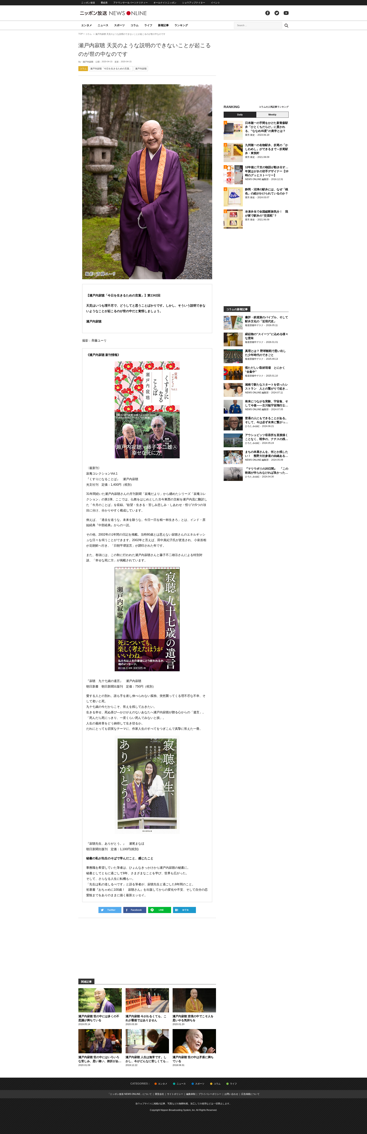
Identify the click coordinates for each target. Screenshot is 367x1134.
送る (159, 910)
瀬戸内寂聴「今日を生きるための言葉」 (111, 68)
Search (286, 25)
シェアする (134, 910)
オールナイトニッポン (164, 2)
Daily (240, 114)
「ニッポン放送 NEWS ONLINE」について (130, 1094)
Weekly (272, 114)
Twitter (276, 13)
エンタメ (86, 25)
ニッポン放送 (88, 2)
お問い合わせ (231, 1094)
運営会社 (159, 1094)
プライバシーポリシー (209, 1094)
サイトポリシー (175, 1094)
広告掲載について (250, 1094)
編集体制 (190, 1094)
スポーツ (119, 25)
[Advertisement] (256, 68)
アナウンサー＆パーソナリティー (130, 2)
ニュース (103, 25)
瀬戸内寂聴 (88, 62)
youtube (286, 13)
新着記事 (163, 25)
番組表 (104, 2)
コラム (135, 25)
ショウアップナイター (193, 2)
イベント (215, 2)
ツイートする (109, 910)
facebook (267, 13)
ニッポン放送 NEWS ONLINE (120, 13)
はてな (184, 910)
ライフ (148, 25)
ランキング (181, 25)
